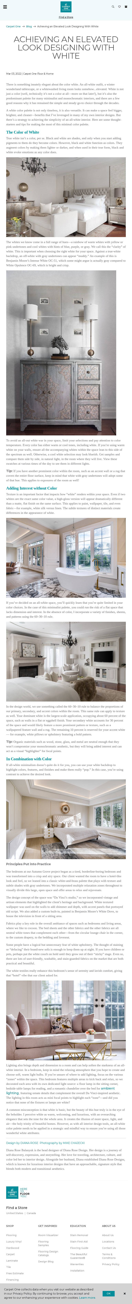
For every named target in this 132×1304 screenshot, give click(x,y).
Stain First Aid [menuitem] (78, 1241)
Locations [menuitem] (108, 1241)
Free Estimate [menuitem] (15, 1273)
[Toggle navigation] (5, 7)
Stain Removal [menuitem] (79, 1235)
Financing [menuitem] (12, 1279)
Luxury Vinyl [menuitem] (13, 1241)
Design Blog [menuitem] (45, 1261)
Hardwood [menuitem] (12, 1248)
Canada (31, 1213)
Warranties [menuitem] (77, 1264)
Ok (108, 1293)
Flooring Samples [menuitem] (43, 1243)
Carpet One (13, 26)
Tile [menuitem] (8, 1267)
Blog (29, 26)
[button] (113, 7)
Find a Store (66, 17)
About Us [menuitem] (108, 1235)
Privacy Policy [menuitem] (110, 1264)
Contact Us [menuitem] (109, 1248)
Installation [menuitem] (77, 1270)
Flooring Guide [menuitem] (79, 1248)
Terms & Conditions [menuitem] (109, 1256)
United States (14, 1213)
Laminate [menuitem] (12, 1260)
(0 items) (126, 7)
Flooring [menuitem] (11, 1235)
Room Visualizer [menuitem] (48, 1235)
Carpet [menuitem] (10, 1254)
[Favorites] (119, 7)
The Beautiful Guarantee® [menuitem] (78, 1256)
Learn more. (87, 1297)
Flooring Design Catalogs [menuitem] (48, 1253)
